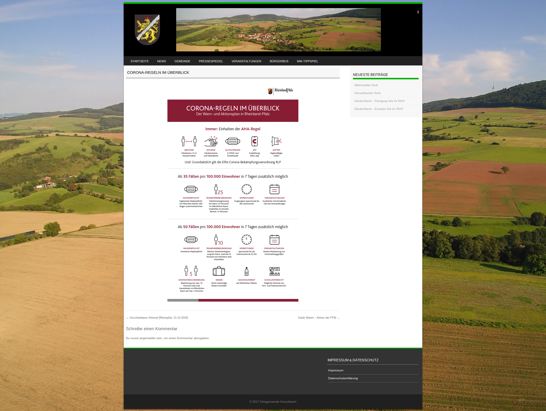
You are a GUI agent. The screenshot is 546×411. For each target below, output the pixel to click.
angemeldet (147, 338)
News (161, 61)
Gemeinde (182, 61)
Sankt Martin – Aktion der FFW (319, 317)
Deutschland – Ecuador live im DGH (378, 108)
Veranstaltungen (246, 61)
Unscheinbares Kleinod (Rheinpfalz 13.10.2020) (157, 317)
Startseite (140, 61)
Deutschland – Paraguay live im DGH (379, 101)
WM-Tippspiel (307, 61)
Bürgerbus (279, 61)
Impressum (335, 370)
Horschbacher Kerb (367, 93)
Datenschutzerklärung (343, 378)
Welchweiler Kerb (366, 85)
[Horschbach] (253, 50)
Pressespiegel (211, 61)
